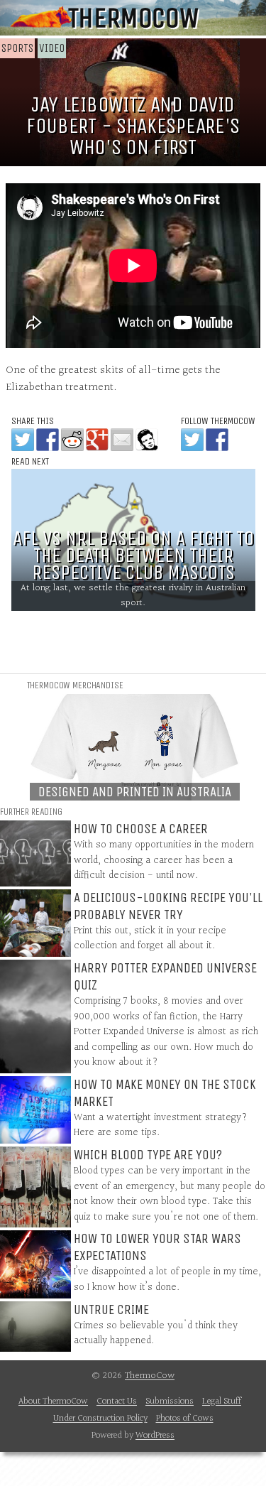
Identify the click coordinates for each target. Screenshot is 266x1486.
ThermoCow (133, 18)
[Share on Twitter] (22, 439)
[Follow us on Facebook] (217, 439)
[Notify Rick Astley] (146, 439)
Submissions (169, 1401)
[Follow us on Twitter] (192, 439)
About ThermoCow (53, 1401)
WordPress (154, 1435)
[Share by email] (122, 439)
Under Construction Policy (100, 1418)
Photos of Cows (185, 1418)
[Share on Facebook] (47, 439)
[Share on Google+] (97, 439)
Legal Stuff (221, 1401)
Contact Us (116, 1401)
